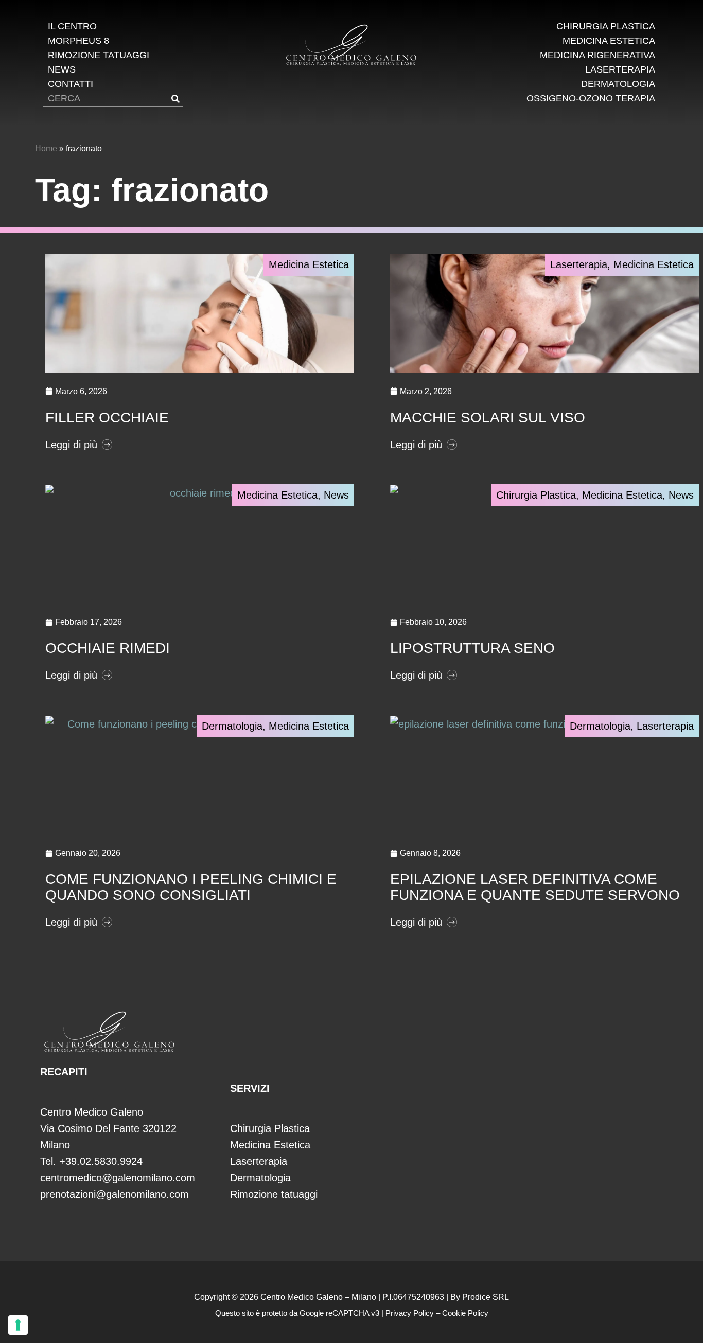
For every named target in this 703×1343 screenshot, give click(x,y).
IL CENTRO (72, 26)
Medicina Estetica (609, 41)
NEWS (62, 69)
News (336, 495)
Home (46, 148)
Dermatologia (618, 84)
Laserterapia (620, 69)
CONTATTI (70, 84)
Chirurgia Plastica (605, 26)
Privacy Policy (409, 1313)
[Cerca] (175, 98)
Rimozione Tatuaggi (98, 55)
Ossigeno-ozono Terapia (590, 98)
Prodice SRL (485, 1297)
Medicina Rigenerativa (597, 55)
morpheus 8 (78, 41)
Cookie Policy (465, 1313)
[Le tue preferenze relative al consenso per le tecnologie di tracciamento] (18, 1325)
